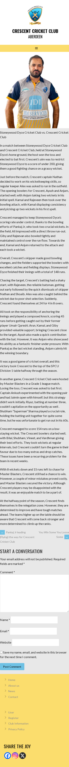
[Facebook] (7, 755)
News (11, 691)
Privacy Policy (16, 729)
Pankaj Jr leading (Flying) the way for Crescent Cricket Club (17, 537)
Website (5, 642)
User (11, 712)
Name (5, 620)
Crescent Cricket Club (35, 30)
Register (13, 718)
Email (4, 631)
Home (11, 679)
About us (13, 685)
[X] (22, 755)
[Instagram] (15, 755)
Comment (7, 572)
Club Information (18, 723)
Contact (13, 696)
